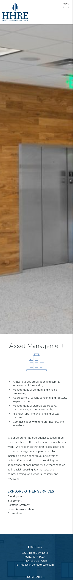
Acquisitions (14, 513)
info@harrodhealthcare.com (37, 565)
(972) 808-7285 (36, 561)
